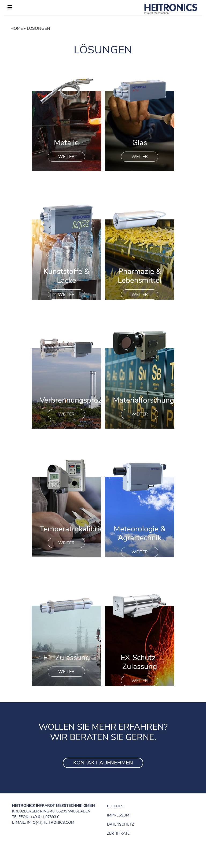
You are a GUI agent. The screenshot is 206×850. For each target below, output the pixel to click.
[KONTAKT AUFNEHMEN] (103, 756)
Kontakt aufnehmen (103, 762)
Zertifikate (118, 833)
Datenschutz (120, 824)
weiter (66, 157)
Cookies (115, 806)
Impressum (118, 815)
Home (16, 28)
